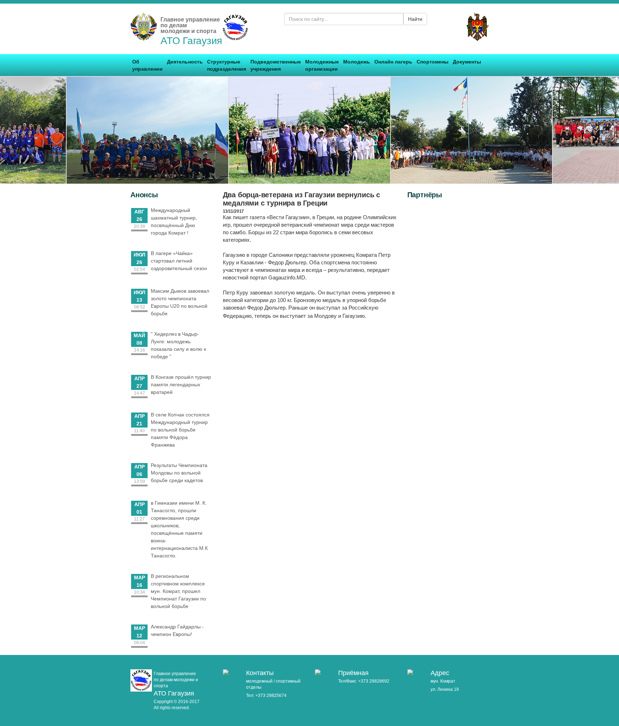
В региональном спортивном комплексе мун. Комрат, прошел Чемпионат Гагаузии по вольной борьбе (178, 591)
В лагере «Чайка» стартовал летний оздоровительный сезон (179, 260)
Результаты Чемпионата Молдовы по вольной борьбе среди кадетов (179, 472)
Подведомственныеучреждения (275, 65)
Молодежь (356, 62)
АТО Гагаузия (191, 41)
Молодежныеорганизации (322, 65)
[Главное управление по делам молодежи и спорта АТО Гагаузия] (143, 37)
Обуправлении (147, 65)
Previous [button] (12, 129)
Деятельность (185, 62)
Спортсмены (432, 62)
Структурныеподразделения (226, 65)
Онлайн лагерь (393, 62)
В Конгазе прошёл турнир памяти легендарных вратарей (181, 384)
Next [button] (606, 129)
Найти (415, 19)
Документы (467, 62)
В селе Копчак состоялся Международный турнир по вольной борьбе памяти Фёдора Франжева (180, 430)
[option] (147, 130)
